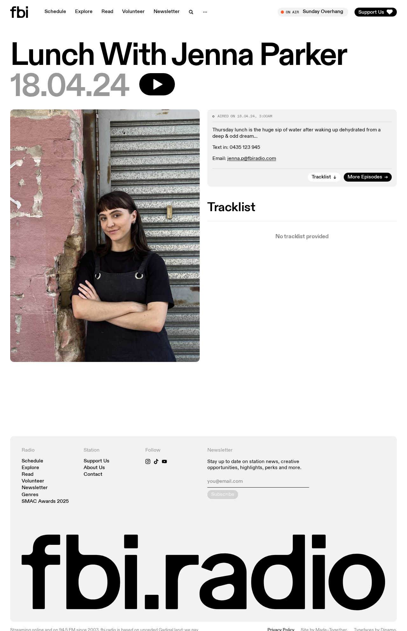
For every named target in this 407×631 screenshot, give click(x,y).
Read (107, 11)
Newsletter (167, 11)
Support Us (96, 461)
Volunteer (133, 11)
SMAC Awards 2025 (45, 501)
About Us (94, 468)
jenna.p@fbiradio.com (251, 158)
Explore (84, 11)
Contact (93, 474)
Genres (30, 495)
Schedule (55, 11)
